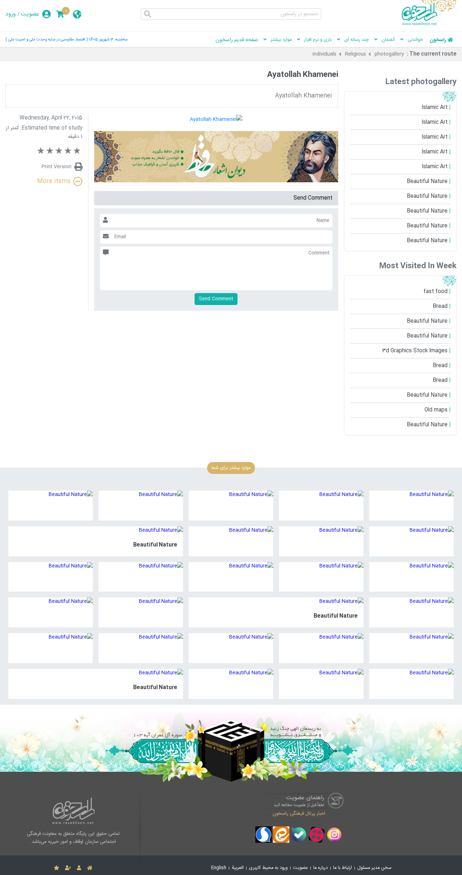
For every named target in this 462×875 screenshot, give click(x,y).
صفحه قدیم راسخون (236, 40)
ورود (10, 14)
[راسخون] (429, 24)
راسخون (438, 40)
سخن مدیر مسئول (374, 868)
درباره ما (320, 868)
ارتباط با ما (342, 868)
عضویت (30, 14)
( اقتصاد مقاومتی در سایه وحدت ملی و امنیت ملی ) (46, 39)
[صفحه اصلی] (89, 868)
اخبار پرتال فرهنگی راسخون (299, 814)
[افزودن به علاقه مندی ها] (56, 868)
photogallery (389, 54)
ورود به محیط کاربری (268, 868)
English (218, 868)
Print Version (56, 167)
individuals (324, 54)
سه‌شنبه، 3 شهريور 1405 (108, 39)
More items (53, 181)
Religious (355, 54)
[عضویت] (68, 868)
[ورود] (79, 868)
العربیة (238, 868)
